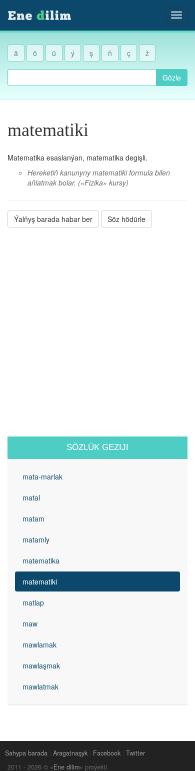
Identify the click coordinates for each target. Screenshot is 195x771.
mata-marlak (42, 477)
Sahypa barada (26, 753)
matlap (33, 603)
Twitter (135, 753)
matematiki (39, 581)
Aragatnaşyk (70, 753)
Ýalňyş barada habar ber (53, 219)
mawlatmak (40, 687)
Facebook (106, 753)
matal (31, 497)
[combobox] (82, 77)
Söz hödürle (127, 219)
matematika (41, 561)
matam (33, 519)
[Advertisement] (97, 332)
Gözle (171, 77)
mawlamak (39, 645)
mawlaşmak (41, 665)
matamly (36, 539)
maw (30, 623)
